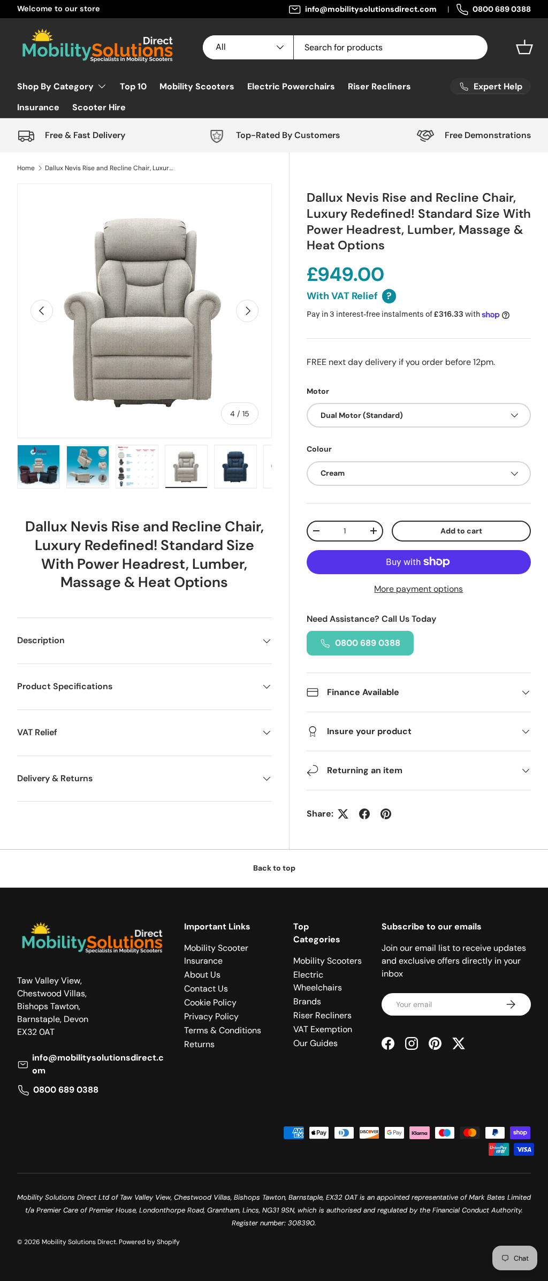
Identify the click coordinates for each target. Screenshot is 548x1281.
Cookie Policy (210, 1002)
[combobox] (345, 47)
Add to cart (461, 531)
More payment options (418, 588)
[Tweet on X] (343, 814)
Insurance (38, 107)
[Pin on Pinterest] (386, 814)
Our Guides (315, 1043)
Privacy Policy (211, 1016)
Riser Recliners (379, 86)
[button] (524, 47)
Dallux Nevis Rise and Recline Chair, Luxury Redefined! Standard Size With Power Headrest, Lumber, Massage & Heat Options (109, 168)
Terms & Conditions (222, 1030)
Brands (307, 1001)
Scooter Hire (99, 107)
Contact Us (206, 988)
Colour (319, 449)
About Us (202, 974)
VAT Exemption (322, 1029)
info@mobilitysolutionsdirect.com (371, 9)
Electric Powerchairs (291, 86)
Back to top (274, 868)
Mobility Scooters (196, 86)
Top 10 (133, 86)
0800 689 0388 (502, 9)
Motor (318, 391)
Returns (199, 1044)
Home (26, 168)
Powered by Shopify (149, 1242)
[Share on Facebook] (364, 814)
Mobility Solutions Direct (79, 1242)
